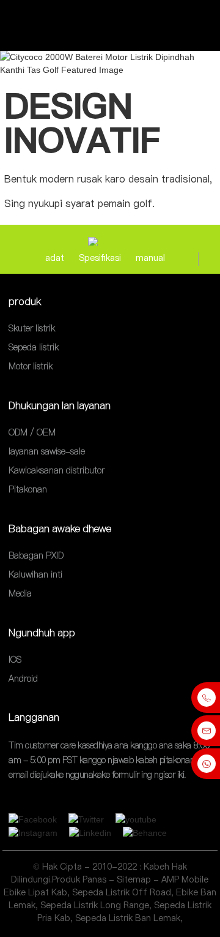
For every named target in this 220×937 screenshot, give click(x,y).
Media (20, 594)
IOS (15, 659)
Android (23, 678)
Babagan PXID (36, 555)
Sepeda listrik (34, 347)
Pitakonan (28, 490)
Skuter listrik (32, 328)
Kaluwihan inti (35, 574)
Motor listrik (31, 367)
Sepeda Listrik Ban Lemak (127, 918)
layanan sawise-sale (47, 451)
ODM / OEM (32, 432)
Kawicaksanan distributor (57, 470)
